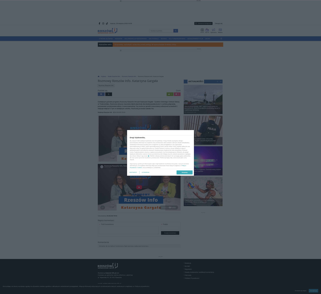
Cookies (139, 167)
